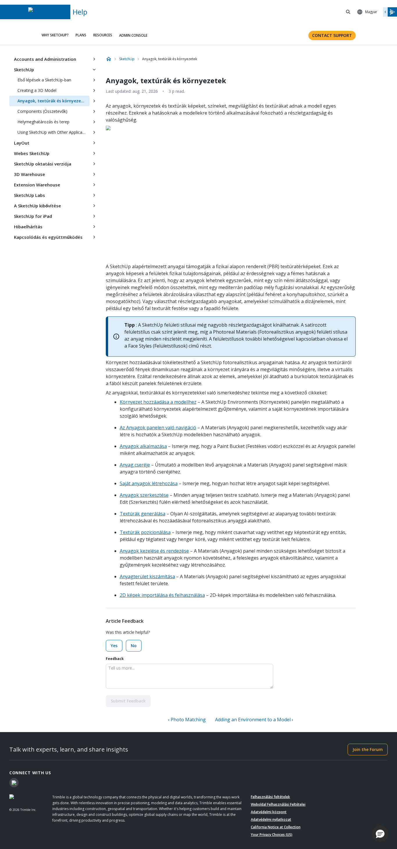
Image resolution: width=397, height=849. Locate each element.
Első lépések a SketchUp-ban (44, 80)
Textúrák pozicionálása (145, 532)
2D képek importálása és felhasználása (162, 595)
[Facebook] (14, 782)
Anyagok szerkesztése (144, 495)
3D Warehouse (29, 174)
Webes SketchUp (31, 153)
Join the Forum (368, 749)
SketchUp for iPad (33, 216)
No (134, 645)
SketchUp (24, 69)
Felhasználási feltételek (270, 796)
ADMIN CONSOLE (133, 35)
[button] (380, 833)
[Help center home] (109, 59)
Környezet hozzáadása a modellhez (158, 402)
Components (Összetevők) (42, 111)
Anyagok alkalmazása (143, 446)
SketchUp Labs (29, 195)
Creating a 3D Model (36, 90)
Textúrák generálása (142, 513)
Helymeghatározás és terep (43, 121)
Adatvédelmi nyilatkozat (271, 819)
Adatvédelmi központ (269, 811)
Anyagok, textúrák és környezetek (52, 101)
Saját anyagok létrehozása (149, 483)
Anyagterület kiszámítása (147, 576)
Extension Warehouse (37, 185)
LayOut (21, 143)
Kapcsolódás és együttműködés (48, 237)
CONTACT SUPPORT (332, 35)
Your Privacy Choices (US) (271, 834)
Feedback (115, 658)
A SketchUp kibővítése (37, 206)
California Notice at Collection (276, 827)
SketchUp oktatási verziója (42, 164)
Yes (114, 645)
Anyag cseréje (135, 465)
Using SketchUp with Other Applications (53, 132)
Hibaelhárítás (28, 226)
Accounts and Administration (45, 59)
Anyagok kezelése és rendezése (154, 551)
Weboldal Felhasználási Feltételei (278, 804)
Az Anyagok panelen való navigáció (158, 427)
